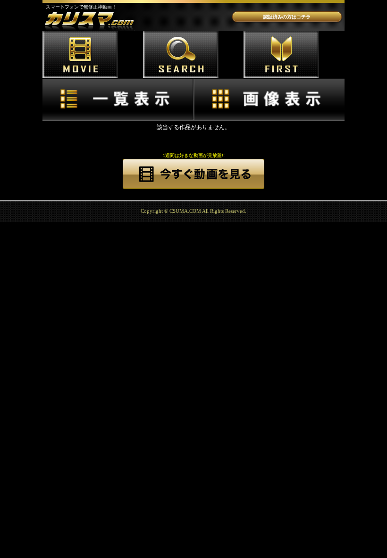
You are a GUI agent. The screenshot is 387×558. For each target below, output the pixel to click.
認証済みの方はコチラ (287, 16)
